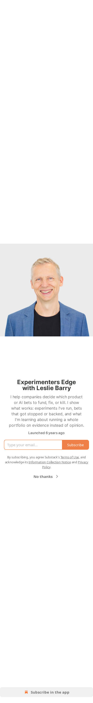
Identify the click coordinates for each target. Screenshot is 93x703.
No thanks (43, 476)
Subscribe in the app (50, 692)
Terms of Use (70, 457)
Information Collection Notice (50, 462)
